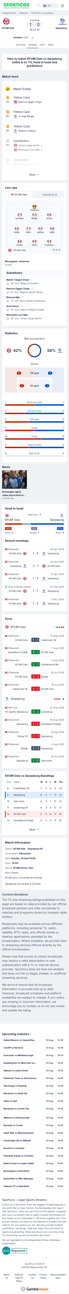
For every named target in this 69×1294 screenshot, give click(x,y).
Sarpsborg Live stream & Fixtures (23, 884)
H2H (42, 44)
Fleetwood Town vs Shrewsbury (20, 1078)
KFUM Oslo (12, 519)
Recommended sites (57, 1276)
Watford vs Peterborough (17, 1117)
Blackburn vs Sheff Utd (15, 1093)
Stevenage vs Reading (15, 1085)
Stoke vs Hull (10, 1101)
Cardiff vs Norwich (13, 1047)
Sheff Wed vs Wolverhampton (19, 1133)
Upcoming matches (15, 1034)
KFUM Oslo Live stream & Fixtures (23, 877)
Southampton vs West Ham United (21, 1063)
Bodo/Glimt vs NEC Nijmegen (18, 1178)
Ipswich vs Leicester (14, 1148)
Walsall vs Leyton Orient (16, 1070)
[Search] (38, 5)
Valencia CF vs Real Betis (16, 1186)
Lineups (32, 44)
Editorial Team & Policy (19, 1277)
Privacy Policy (43, 1276)
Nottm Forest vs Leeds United (19, 1163)
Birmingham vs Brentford (16, 1171)
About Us (6, 1276)
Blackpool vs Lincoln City (16, 1108)
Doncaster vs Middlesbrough (18, 1055)
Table (50, 44)
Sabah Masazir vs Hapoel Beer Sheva (21, 1040)
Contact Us (32, 1276)
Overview (21, 44)
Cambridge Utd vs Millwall (17, 1140)
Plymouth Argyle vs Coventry (18, 1155)
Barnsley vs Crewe (13, 1125)
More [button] (32, 174)
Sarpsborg (57, 519)
